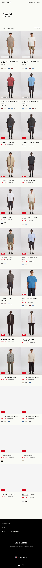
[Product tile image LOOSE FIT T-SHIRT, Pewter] (10, 242)
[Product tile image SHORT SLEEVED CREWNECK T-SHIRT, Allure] (31, 86)
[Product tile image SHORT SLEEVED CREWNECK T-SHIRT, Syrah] (10, 86)
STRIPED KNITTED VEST (8, 494)
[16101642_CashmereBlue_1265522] (26, 224)
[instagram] (23, 565)
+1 (14, 68)
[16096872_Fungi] (2, 68)
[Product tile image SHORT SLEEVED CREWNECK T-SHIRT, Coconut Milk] (31, 45)
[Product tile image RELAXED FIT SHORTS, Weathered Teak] (10, 164)
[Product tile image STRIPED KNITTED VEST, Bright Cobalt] (10, 478)
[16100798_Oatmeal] (2, 460)
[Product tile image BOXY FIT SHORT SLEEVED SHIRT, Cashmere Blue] (31, 242)
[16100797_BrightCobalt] (29, 383)
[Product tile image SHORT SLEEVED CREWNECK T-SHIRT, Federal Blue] (31, 282)
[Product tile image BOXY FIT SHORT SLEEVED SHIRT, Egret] (31, 201)
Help (3, 528)
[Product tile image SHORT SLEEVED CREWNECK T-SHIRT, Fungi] (10, 45)
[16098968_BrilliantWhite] (8, 304)
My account (6, 524)
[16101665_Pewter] (5, 222)
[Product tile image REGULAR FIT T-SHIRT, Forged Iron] (31, 164)
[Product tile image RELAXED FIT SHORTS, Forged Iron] (10, 126)
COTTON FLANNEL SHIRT (8, 377)
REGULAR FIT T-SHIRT (28, 180)
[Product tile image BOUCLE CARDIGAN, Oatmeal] (10, 439)
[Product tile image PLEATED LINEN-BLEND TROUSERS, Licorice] (31, 323)
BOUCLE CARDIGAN (6, 455)
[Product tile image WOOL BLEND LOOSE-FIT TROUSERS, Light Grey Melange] (31, 478)
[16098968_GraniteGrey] (2, 304)
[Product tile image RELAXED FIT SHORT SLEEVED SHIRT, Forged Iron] (31, 126)
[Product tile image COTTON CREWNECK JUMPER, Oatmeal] (31, 361)
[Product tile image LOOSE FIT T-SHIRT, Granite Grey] (10, 282)
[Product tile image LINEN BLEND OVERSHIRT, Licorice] (10, 323)
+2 (11, 304)
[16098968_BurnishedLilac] (5, 304)
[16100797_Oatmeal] (23, 383)
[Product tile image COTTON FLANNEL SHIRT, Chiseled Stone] (10, 361)
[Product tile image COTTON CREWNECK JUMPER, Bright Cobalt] (31, 400)
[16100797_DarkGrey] (26, 383)
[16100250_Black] (26, 501)
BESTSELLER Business (10, 532)
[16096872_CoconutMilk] (5, 68)
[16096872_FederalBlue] (8, 68)
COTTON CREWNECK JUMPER (30, 377)
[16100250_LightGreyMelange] (23, 501)
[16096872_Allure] (32, 68)
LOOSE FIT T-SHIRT (6, 217)
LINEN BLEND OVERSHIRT (8, 339)
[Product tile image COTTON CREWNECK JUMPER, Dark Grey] (10, 400)
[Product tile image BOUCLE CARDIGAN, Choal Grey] (31, 439)
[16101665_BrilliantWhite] (2, 222)
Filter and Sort (9, 29)
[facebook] (19, 565)
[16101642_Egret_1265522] (23, 224)
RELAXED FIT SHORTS (7, 142)
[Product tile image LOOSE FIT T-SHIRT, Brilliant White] (10, 201)
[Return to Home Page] (6, 2)
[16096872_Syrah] (11, 68)
